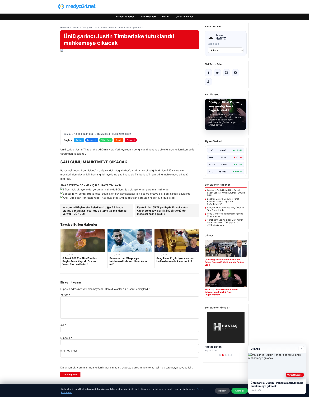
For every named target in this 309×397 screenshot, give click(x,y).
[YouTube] (235, 72)
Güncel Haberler (125, 16)
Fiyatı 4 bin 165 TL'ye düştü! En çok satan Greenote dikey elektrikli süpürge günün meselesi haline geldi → (162, 210)
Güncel (75, 27)
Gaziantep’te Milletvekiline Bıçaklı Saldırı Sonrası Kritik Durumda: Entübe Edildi (226, 193)
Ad (63, 325)
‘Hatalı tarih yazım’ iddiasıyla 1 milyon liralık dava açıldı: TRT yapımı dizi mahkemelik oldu (225, 222)
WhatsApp (106, 140)
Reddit (119, 140)
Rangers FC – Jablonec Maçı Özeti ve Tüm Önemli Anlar (225, 208)
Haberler (64, 27)
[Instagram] (226, 72)
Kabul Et (239, 390)
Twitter (79, 140)
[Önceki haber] (234, 104)
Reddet (222, 390)
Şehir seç (213, 44)
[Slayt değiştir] (220, 355)
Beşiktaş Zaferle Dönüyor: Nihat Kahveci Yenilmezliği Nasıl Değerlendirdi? (223, 201)
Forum (165, 16)
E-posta (66, 337)
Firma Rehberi (148, 16)
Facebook (91, 140)
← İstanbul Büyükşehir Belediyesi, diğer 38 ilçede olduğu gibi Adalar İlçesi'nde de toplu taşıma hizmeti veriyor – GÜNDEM (94, 210)
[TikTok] (208, 81)
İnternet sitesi (68, 350)
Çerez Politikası (184, 16)
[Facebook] (208, 72)
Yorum (65, 294)
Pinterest (131, 140)
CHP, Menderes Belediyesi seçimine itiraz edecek (225, 215)
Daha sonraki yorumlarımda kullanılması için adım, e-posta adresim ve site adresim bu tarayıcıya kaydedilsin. (126, 367)
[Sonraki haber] (241, 104)
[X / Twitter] (217, 72)
